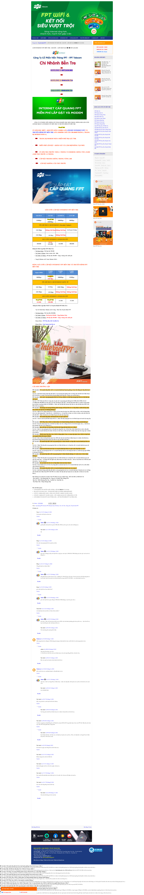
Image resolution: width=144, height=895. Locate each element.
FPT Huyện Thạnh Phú (100, 124)
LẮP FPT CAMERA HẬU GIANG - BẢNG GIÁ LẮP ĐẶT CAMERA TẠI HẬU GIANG (53, 493)
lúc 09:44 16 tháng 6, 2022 (52, 732)
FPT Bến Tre (97, 111)
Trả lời (38, 516)
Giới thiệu (43, 38)
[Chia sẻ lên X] (52, 503)
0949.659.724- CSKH (102, 49)
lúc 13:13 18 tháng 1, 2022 (52, 551)
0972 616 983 (24, 892)
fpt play (104, 160)
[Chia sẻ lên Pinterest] (55, 503)
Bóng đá (96, 157)
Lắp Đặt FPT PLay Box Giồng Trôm (103, 129)
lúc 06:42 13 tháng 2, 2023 (52, 688)
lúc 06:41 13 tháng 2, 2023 (52, 657)
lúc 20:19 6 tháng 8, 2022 (47, 745)
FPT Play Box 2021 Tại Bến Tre (50, 321)
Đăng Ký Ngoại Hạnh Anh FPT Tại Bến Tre (106, 96)
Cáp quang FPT (74, 38)
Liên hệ (102, 38)
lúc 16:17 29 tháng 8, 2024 (47, 782)
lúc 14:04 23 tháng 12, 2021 (47, 669)
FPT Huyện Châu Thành (100, 118)
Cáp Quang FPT (39, 505)
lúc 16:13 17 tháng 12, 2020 (45, 564)
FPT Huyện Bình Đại (99, 120)
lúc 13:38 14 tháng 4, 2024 (52, 529)
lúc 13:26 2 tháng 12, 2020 (45, 540)
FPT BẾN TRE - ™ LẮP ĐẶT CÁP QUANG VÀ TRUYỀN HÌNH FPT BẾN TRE (106, 64)
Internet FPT (64, 38)
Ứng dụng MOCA (98, 175)
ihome (103, 162)
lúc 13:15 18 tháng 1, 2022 (52, 574)
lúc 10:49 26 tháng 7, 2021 (47, 638)
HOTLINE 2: (56, 80)
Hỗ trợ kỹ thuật (98, 162)
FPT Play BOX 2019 (53, 38)
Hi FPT (108, 160)
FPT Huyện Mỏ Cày (99, 116)
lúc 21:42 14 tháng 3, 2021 (48, 608)
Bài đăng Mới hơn (36, 827)
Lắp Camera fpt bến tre (48, 324)
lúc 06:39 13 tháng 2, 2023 (52, 627)
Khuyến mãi (52, 505)
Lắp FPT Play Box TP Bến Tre (101, 125)
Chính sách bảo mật (48, 860)
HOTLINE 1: (56, 70)
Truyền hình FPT (84, 38)
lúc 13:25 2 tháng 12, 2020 (45, 512)
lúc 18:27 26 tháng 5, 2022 (47, 699)
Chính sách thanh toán (59, 860)
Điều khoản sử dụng (38, 860)
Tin (60, 505)
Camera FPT (95, 38)
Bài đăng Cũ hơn (88, 827)
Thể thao (57, 505)
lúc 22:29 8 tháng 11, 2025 (52, 792)
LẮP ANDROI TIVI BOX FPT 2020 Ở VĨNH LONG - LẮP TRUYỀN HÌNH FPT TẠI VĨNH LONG (55, 497)
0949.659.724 (67, 80)
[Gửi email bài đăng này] (49, 503)
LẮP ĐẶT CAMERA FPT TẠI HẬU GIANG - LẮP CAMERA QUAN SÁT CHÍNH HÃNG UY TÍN (55, 495)
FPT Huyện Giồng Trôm (100, 114)
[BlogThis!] (51, 503)
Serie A (109, 165)
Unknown (38, 638)
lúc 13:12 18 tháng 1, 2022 (52, 522)
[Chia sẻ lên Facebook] (54, 503)
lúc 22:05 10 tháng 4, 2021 (52, 619)
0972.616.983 (67, 70)
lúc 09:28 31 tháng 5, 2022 (47, 720)
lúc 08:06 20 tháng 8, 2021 (50, 649)
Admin (42, 522)
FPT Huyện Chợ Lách (99, 122)
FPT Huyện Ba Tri (99, 113)
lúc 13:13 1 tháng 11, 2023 (47, 763)
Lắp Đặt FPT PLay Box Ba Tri (101, 127)
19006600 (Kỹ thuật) (102, 51)
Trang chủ (35, 38)
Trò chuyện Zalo (7, 892)
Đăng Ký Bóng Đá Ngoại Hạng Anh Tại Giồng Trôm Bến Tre (106, 71)
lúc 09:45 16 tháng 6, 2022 (52, 709)
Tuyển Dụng (105, 172)
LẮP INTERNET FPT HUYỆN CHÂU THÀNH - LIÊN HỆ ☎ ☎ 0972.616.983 (51, 489)
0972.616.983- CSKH (102, 47)
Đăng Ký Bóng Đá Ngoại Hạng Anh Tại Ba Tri (106, 80)
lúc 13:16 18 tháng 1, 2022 (52, 597)
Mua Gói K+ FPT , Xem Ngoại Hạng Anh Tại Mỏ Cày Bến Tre (106, 88)
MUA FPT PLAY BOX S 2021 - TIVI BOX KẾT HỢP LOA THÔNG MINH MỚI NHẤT (53, 491)
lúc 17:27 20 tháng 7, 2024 (47, 773)
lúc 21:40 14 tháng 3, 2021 (45, 587)
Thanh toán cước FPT (99, 167)
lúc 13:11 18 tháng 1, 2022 (52, 679)
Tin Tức (63, 505)
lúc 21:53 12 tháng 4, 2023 (47, 754)
